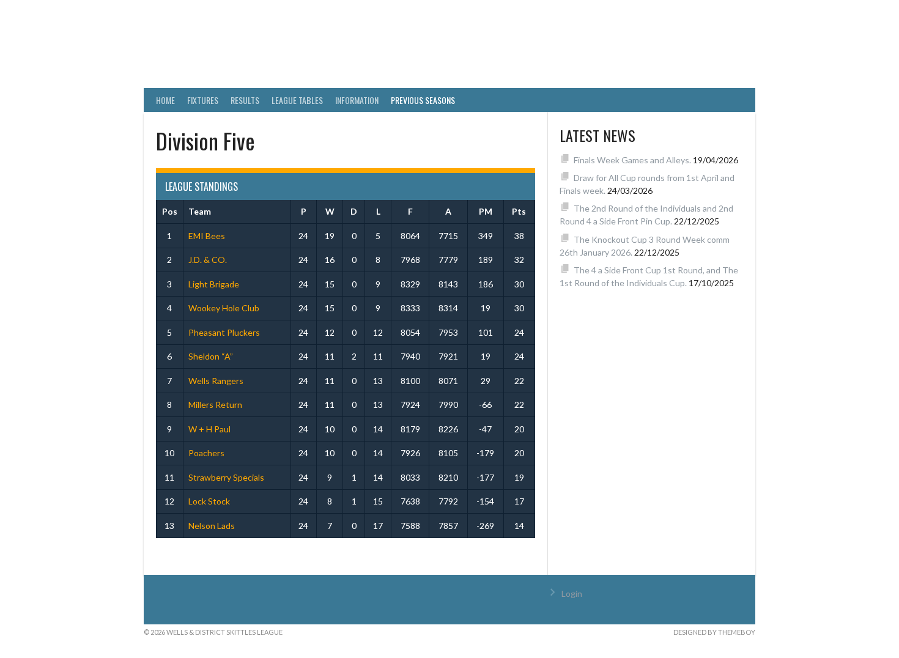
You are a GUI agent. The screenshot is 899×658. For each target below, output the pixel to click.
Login (571, 593)
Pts (519, 211)
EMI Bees (206, 236)
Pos (169, 211)
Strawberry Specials (226, 477)
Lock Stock (209, 501)
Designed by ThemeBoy (714, 632)
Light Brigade (213, 284)
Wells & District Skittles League (359, 52)
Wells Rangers (215, 380)
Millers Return (215, 404)
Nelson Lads (211, 525)
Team (199, 211)
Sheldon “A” (210, 356)
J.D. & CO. (207, 259)
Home (165, 100)
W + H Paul (209, 429)
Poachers (206, 453)
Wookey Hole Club (223, 308)
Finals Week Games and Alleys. (632, 160)
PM (485, 211)
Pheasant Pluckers (224, 332)
